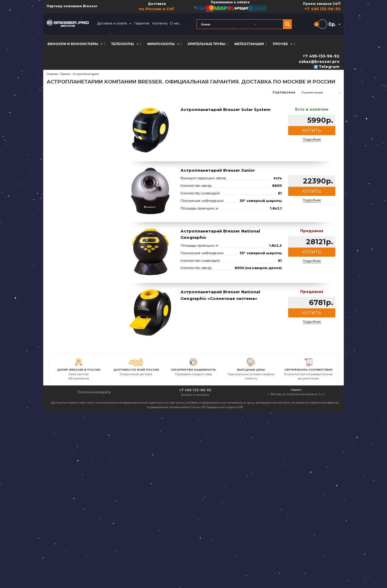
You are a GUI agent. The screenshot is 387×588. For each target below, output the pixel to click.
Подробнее (312, 139)
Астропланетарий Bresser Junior (217, 170)
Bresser (90, 6)
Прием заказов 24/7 (321, 6)
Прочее (65, 74)
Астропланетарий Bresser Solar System (225, 109)
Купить (311, 130)
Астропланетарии (86, 74)
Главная (52, 74)
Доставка (157, 6)
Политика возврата (94, 392)
